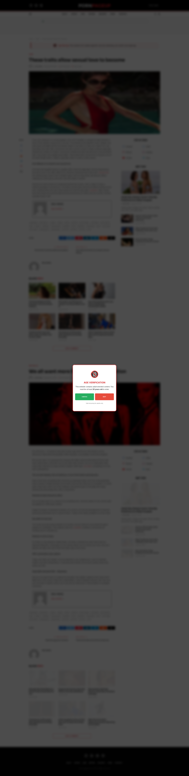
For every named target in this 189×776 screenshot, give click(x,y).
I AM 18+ (85, 397)
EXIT (104, 397)
